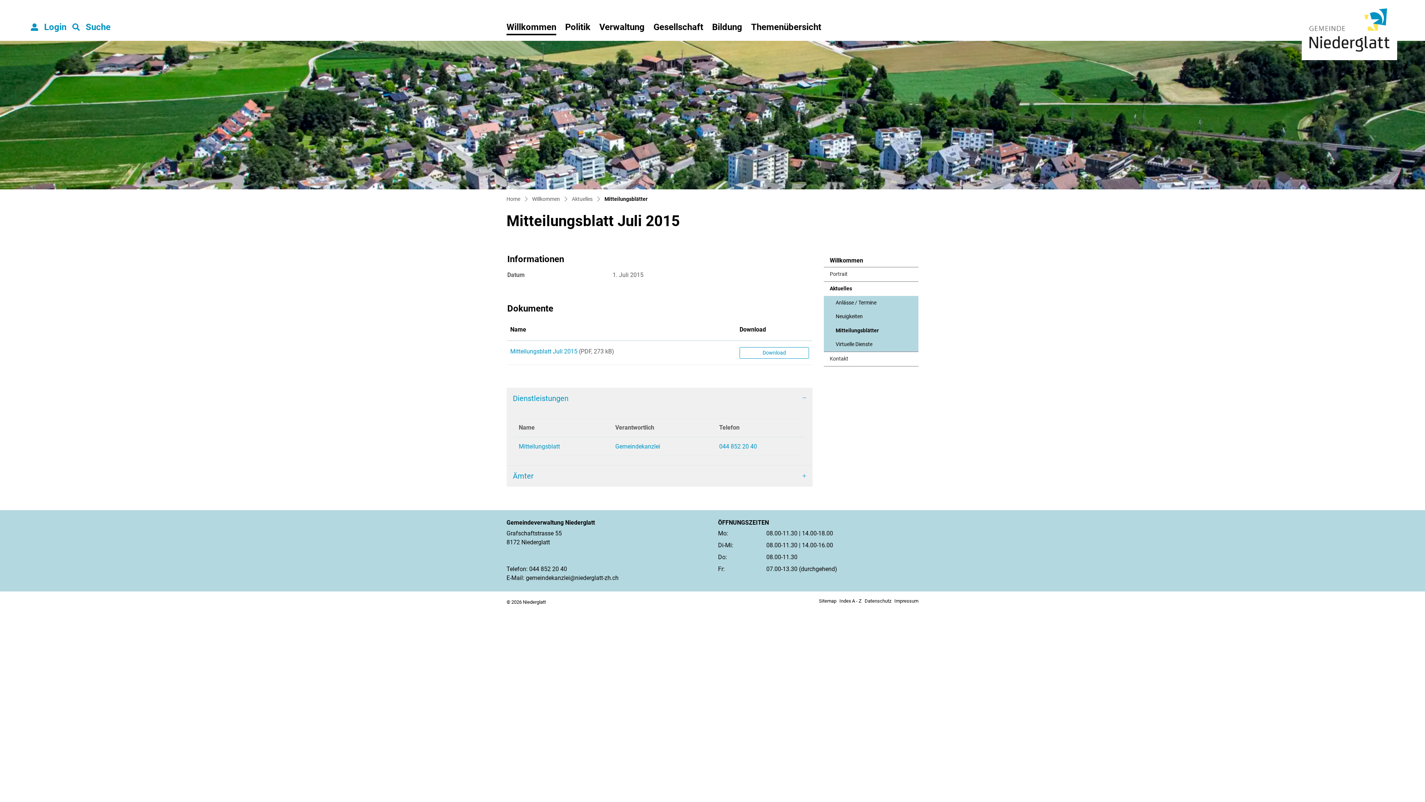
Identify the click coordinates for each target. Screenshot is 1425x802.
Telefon (729, 427)
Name (518, 329)
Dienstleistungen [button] (541, 398)
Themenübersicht (786, 27)
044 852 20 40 (738, 446)
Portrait (839, 274)
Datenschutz (878, 601)
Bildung (727, 27)
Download (753, 329)
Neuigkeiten (849, 316)
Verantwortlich (634, 427)
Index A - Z (850, 601)
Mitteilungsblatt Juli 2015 (543, 351)
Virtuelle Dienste (854, 344)
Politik (577, 27)
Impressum (906, 601)
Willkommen (531, 27)
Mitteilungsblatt (539, 446)
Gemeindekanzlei (637, 446)
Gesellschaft (678, 27)
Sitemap (827, 601)
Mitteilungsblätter (857, 332)
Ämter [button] (523, 476)
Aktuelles (841, 289)
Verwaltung (622, 27)
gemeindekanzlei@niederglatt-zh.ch (572, 577)
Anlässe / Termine (856, 303)
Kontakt (839, 359)
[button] (91, 27)
